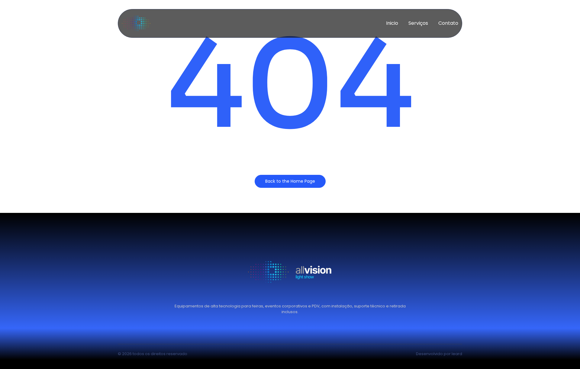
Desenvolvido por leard (439, 354)
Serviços (418, 23)
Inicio (392, 23)
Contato (448, 23)
